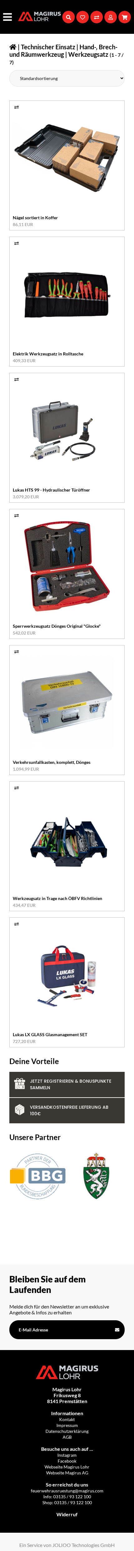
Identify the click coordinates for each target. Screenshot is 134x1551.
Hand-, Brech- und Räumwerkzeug (63, 50)
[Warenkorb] (124, 17)
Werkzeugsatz (88, 54)
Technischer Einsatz (48, 47)
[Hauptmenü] (8, 17)
